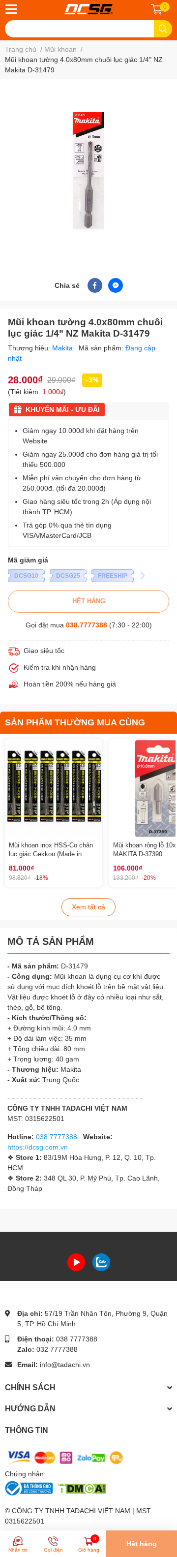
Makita (63, 348)
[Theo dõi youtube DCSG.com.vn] (76, 1262)
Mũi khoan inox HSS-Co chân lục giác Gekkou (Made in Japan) (51, 854)
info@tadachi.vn (65, 1365)
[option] (88, 170)
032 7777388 (57, 1349)
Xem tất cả (88, 907)
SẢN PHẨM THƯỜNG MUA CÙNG (75, 722)
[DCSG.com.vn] (88, 9)
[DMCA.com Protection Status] (82, 1488)
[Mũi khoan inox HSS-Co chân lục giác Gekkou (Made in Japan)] (53, 788)
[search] (163, 28)
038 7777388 (76, 1339)
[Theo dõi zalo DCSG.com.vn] (101, 1262)
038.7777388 (86, 625)
